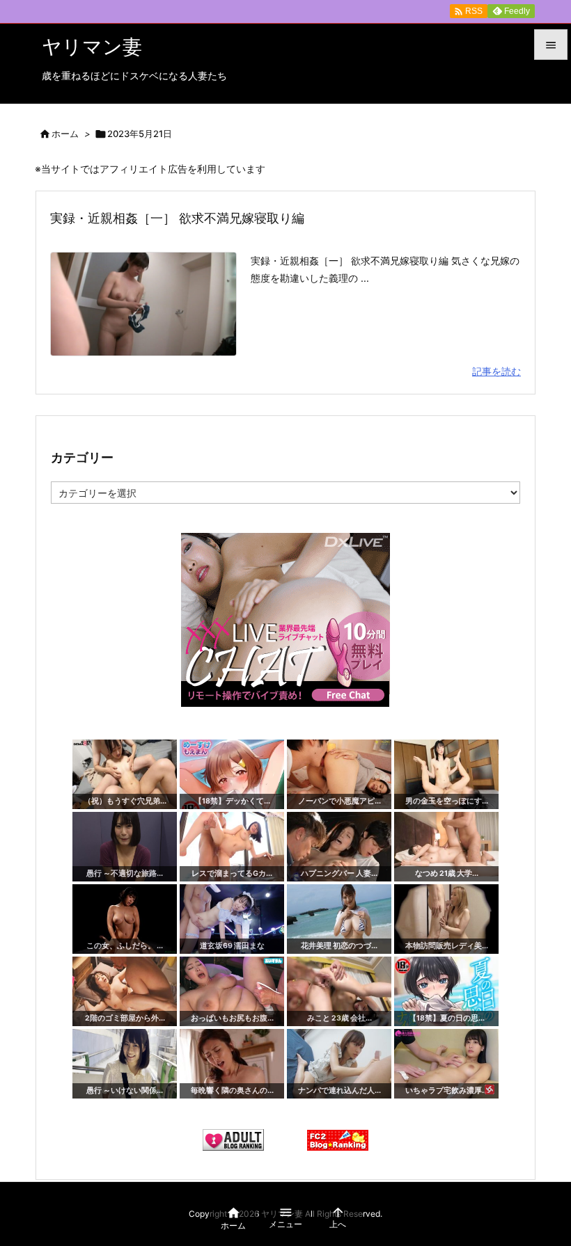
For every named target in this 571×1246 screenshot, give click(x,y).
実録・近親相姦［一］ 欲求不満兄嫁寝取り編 (177, 218)
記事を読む (496, 371)
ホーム (65, 133)
